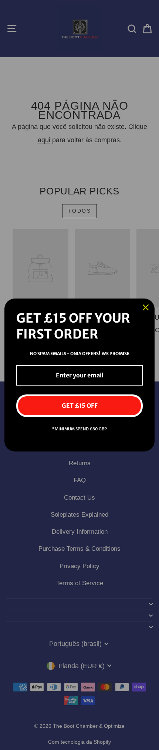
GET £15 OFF (80, 405)
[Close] (146, 307)
